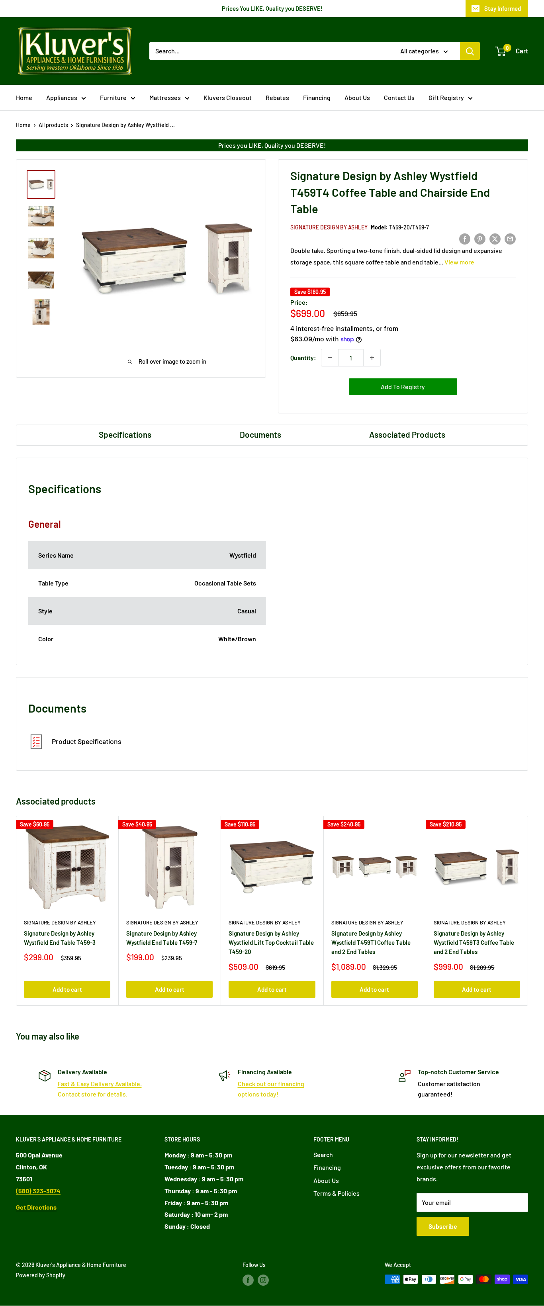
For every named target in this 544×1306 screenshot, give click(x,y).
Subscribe (443, 1226)
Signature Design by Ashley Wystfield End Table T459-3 (60, 938)
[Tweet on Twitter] (495, 238)
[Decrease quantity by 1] (329, 357)
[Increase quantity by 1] (372, 357)
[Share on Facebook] (464, 238)
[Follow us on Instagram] (263, 1280)
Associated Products (407, 434)
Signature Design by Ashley (329, 227)
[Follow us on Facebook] (248, 1280)
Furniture (113, 97)
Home (24, 97)
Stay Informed (502, 8)
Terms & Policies (336, 1193)
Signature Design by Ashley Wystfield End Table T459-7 (161, 938)
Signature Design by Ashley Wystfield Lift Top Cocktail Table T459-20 (271, 943)
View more (459, 262)
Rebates (277, 97)
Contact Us (399, 97)
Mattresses (165, 97)
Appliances (61, 97)
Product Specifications (85, 741)
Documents (260, 434)
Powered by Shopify (40, 1275)
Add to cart (67, 989)
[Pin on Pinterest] (479, 238)
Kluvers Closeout (228, 97)
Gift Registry (446, 97)
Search (323, 1154)
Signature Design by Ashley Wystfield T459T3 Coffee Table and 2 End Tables (474, 943)
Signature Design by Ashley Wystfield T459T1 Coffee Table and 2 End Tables (371, 943)
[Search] (470, 51)
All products (53, 124)
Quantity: (303, 357)
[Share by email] (510, 238)
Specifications (125, 434)
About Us (357, 97)
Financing (317, 97)
